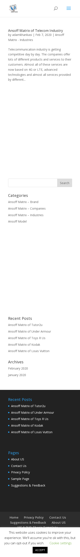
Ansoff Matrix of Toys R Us (26, 338)
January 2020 (17, 375)
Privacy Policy (20, 472)
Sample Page (20, 479)
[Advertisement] (40, 131)
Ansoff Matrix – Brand (23, 202)
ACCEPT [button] (40, 550)
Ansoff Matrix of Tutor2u (25, 325)
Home (14, 517)
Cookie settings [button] (60, 543)
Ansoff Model (17, 221)
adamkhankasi (22, 35)
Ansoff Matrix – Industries (26, 215)
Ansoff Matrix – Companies (27, 208)
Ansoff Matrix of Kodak (24, 345)
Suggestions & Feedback (28, 485)
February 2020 (18, 368)
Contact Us (18, 466)
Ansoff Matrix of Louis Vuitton (28, 351)
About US (17, 459)
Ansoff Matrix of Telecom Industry (35, 30)
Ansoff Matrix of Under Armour (29, 331)
